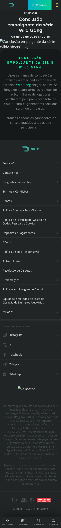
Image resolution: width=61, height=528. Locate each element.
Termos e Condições (16, 191)
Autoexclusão (11, 261)
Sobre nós (9, 163)
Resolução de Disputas (17, 270)
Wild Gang (23, 85)
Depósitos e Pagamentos (19, 233)
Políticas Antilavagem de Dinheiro (24, 289)
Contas (7, 201)
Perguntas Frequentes (17, 182)
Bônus (7, 242)
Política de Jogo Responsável (21, 252)
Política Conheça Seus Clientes (22, 210)
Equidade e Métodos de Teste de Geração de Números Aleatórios (23, 300)
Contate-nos (10, 173)
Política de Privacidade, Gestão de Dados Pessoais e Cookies (24, 221)
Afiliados (8, 312)
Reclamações (11, 280)
